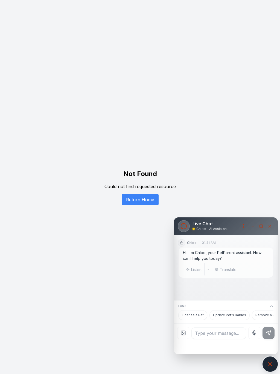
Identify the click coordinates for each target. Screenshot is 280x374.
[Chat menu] (243, 226)
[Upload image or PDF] (183, 333)
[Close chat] (269, 226)
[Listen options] (208, 269)
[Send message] (268, 333)
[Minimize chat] (252, 226)
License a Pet (193, 315)
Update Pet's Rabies (229, 315)
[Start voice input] (254, 333)
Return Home (140, 199)
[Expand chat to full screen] (261, 226)
